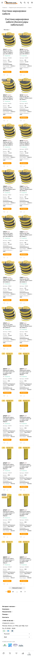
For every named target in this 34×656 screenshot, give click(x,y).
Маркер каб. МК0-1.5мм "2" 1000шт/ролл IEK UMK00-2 (9, 189)
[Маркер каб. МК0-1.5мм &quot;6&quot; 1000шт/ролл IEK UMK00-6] (26, 313)
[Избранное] (16, 654)
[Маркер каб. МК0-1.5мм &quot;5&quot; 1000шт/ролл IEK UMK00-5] (9, 268)
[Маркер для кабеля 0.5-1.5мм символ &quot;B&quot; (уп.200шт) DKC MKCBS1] (9, 359)
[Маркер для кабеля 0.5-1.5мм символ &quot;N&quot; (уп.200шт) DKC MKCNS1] (26, 547)
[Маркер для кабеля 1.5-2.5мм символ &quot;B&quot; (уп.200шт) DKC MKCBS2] (26, 406)
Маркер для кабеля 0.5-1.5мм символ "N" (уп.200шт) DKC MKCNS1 (25, 561)
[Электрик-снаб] (11, 2)
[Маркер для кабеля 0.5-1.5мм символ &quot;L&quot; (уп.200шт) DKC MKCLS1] (9, 547)
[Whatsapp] (4, 631)
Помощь (5, 614)
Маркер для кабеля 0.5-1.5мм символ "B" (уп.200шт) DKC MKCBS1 (9, 372)
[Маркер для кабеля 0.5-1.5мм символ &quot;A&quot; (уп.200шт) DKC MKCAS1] (26, 359)
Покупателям (6, 611)
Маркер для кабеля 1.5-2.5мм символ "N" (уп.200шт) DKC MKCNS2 (25, 467)
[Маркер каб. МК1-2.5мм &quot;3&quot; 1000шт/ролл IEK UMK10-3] (9, 131)
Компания (5, 609)
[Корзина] (10, 654)
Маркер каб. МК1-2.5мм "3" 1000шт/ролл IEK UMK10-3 (8, 144)
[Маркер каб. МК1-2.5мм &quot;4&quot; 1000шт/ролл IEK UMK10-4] (9, 39)
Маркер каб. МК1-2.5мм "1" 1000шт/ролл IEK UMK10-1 (26, 98)
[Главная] (4, 654)
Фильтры (6, 29)
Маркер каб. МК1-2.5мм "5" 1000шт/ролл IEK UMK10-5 (25, 52)
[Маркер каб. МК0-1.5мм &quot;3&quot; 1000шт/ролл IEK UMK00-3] (26, 176)
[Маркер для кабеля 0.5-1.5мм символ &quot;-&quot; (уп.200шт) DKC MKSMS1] (26, 500)
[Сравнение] (23, 654)
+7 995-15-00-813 (7, 620)
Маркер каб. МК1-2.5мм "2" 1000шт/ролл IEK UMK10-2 (25, 144)
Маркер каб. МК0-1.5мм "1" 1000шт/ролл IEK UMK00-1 (26, 235)
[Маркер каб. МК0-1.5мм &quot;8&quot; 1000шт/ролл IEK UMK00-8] (9, 313)
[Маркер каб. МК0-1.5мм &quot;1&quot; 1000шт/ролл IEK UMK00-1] (26, 222)
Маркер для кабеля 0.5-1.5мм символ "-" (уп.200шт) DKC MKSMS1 (25, 514)
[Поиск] (29, 653)
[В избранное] (4, 75)
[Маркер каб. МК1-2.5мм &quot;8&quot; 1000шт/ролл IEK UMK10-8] (9, 85)
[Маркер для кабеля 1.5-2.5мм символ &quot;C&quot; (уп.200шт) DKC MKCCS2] (9, 453)
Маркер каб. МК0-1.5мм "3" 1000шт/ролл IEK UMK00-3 (26, 189)
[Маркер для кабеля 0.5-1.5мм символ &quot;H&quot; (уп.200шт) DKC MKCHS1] (9, 500)
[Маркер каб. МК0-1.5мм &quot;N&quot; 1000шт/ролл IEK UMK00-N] (9, 222)
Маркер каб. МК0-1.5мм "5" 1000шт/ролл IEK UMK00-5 (9, 280)
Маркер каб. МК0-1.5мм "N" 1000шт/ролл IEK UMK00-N (8, 235)
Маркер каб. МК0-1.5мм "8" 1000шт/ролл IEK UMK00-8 (9, 326)
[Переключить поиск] (24, 2)
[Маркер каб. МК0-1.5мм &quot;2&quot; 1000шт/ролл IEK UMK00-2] (9, 176)
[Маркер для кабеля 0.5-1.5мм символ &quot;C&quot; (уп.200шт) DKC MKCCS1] (9, 406)
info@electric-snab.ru (8, 623)
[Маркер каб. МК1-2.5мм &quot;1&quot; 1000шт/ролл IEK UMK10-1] (26, 85)
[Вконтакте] (12, 631)
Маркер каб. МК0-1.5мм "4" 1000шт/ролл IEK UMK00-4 (26, 280)
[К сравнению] (7, 75)
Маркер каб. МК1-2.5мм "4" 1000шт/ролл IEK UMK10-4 (8, 52)
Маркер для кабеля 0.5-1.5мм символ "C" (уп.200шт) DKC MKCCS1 (9, 419)
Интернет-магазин (8, 606)
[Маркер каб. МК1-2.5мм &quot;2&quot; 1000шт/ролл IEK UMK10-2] (26, 131)
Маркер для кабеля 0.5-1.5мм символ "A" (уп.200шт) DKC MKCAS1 (25, 372)
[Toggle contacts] (21, 2)
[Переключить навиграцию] (2, 2)
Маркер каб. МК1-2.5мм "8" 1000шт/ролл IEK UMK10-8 (8, 98)
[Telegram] (8, 631)
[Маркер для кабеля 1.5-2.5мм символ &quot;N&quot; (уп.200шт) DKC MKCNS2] (26, 453)
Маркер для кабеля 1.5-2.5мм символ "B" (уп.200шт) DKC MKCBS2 (25, 419)
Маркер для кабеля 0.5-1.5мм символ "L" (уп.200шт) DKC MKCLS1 (8, 561)
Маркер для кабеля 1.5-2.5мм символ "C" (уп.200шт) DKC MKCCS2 (9, 467)
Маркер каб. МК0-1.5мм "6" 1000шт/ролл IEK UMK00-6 (26, 326)
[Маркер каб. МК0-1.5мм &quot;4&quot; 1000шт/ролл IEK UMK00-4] (26, 268)
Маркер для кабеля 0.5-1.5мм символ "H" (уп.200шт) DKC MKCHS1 (9, 514)
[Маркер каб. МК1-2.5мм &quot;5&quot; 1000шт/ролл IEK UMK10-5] (26, 39)
